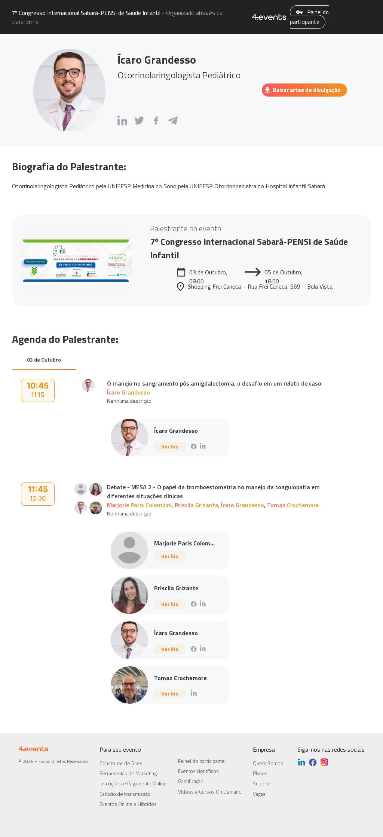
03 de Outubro (44, 359)
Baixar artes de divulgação (307, 90)
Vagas (259, 794)
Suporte (262, 783)
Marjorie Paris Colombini (139, 504)
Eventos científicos (198, 771)
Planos (260, 773)
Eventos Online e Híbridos (128, 804)
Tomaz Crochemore (293, 504)
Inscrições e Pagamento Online (133, 783)
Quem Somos (268, 763)
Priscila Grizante (196, 504)
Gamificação (190, 781)
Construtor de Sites (121, 763)
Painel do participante (309, 17)
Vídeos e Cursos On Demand (210, 791)
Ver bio (169, 446)
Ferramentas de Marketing (128, 773)
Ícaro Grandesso (128, 392)
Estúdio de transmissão (125, 794)
